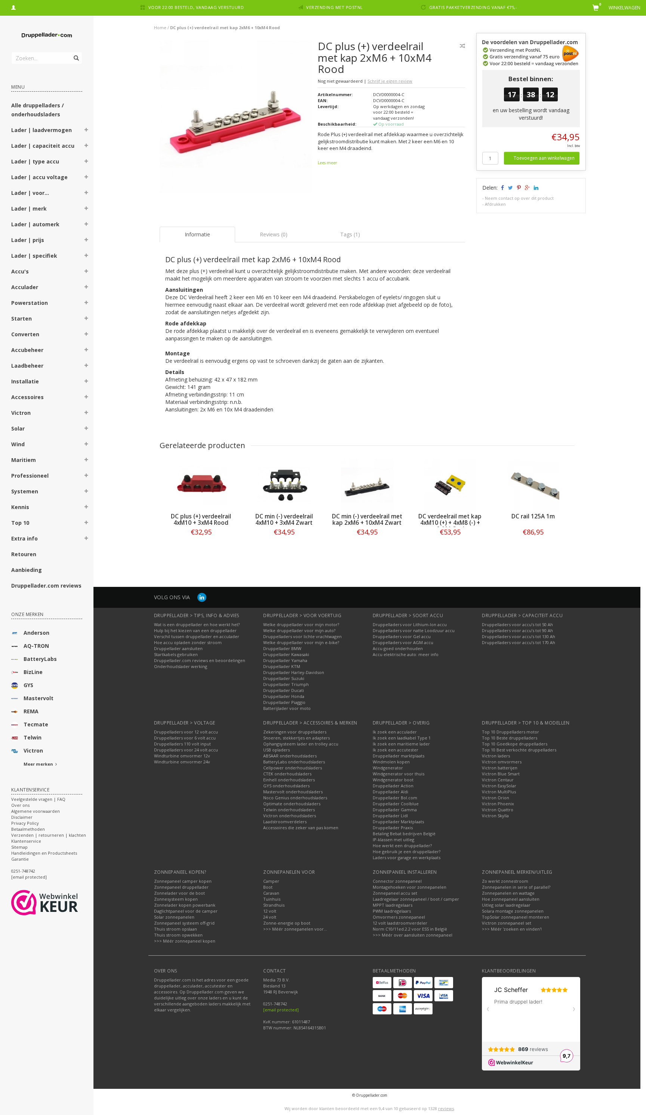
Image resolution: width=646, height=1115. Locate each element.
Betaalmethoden (28, 829)
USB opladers (276, 750)
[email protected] (281, 1010)
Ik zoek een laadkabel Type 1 (402, 738)
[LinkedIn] (202, 597)
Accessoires (27, 397)
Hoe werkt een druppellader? (402, 845)
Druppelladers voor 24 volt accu (186, 750)
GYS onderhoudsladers (286, 785)
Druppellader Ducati (283, 690)
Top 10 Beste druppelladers (509, 738)
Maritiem (23, 459)
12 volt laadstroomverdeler (400, 923)
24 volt (269, 917)
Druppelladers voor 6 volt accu (185, 738)
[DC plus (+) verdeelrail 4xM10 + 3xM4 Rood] (201, 485)
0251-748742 (23, 871)
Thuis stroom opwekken (178, 935)
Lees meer (327, 162)
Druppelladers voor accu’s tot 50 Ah (517, 624)
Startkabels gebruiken (176, 654)
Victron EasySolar (499, 785)
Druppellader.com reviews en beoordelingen (199, 660)
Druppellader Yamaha (285, 660)
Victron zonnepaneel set (506, 923)
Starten (21, 318)
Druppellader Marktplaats (398, 821)
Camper (271, 881)
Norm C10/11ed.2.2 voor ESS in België (410, 929)
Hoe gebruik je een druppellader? (406, 851)
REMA (31, 711)
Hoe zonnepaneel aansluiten (510, 899)
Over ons (20, 805)
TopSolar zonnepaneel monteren (515, 917)
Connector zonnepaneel (397, 881)
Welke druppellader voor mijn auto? (299, 630)
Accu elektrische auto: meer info (406, 654)
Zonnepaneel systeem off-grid (184, 923)
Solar (18, 428)
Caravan (271, 893)
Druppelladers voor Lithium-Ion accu (410, 624)
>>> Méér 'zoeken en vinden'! (512, 929)
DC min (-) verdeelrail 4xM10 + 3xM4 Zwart (284, 519)
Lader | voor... (30, 192)
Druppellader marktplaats (398, 756)
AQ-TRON (36, 645)
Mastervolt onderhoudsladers (293, 791)
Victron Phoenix (498, 803)
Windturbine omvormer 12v (182, 756)
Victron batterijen (499, 768)
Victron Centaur (498, 779)
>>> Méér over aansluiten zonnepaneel (412, 935)
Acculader (24, 287)
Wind (18, 444)
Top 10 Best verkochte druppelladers (519, 750)
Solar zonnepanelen (174, 917)
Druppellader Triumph (286, 684)
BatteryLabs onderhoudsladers (294, 762)
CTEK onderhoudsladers (287, 773)
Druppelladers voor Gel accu (402, 636)
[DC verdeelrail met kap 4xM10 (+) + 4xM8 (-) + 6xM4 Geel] (450, 485)
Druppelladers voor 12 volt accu (186, 732)
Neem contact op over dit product (519, 198)
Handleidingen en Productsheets (44, 853)
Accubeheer (27, 349)
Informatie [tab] (197, 234)
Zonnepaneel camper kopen (183, 881)
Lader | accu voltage (39, 177)
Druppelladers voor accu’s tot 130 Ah (518, 636)
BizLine (33, 672)
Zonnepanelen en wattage (508, 893)
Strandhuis (273, 905)
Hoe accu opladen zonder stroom (188, 642)
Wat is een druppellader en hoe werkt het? (197, 624)
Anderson (36, 632)
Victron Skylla (495, 815)
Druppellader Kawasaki (286, 654)
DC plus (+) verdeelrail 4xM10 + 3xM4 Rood (201, 519)
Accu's (20, 271)
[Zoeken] (75, 54)
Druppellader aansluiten (178, 648)
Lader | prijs (27, 239)
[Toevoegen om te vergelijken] (462, 45)
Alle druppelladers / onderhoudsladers (37, 110)
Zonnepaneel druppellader (181, 887)
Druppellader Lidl (390, 815)
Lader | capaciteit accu (42, 145)
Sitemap (19, 847)
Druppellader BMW (282, 648)
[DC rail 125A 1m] (533, 485)
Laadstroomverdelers (285, 821)
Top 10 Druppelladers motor (510, 732)
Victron (21, 412)
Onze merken (27, 614)
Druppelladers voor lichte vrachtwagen (302, 636)
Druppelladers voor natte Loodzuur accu (414, 630)
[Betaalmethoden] (382, 982)
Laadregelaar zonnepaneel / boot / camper (416, 899)
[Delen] (502, 187)
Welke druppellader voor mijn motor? (301, 624)
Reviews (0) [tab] (273, 234)
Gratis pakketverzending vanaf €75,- (473, 7)
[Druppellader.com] (47, 35)
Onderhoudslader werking (180, 666)
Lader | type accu (35, 161)
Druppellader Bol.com (395, 797)
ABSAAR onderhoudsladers (290, 756)
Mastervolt (38, 698)
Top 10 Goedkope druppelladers (514, 744)
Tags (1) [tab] (350, 234)
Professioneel (30, 475)
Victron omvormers (502, 762)
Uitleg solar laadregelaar (506, 905)
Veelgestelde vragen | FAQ (38, 799)
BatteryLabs (40, 658)
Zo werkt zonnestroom (505, 881)
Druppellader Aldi (390, 791)
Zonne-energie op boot (286, 923)
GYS (28, 685)
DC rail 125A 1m (533, 516)
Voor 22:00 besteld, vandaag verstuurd (196, 7)
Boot (268, 887)
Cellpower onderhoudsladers (292, 768)
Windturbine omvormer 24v (182, 762)
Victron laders (496, 756)
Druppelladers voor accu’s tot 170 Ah (518, 642)
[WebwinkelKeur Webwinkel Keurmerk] (58, 902)
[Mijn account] (13, 6)
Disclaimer (22, 817)
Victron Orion (495, 797)
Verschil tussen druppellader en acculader (196, 636)
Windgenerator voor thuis (398, 773)
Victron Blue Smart (501, 773)
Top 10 (20, 522)
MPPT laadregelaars (392, 905)
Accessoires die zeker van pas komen (300, 827)
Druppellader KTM (281, 666)
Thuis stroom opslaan (175, 929)
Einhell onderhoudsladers (289, 779)
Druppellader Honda (283, 696)
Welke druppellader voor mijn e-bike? (301, 642)
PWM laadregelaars (392, 911)
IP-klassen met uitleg (393, 839)
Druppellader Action (393, 785)
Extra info (24, 538)
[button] (86, 131)
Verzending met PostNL (334, 7)
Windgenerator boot (393, 779)
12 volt (269, 911)
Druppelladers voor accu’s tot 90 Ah (517, 630)
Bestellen (201, 547)
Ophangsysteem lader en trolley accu (300, 744)
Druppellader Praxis (393, 827)
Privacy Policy (25, 823)
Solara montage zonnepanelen (513, 911)
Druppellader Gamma (395, 809)
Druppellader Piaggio (284, 702)
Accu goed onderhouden (398, 648)
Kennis (20, 507)
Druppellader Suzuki (283, 678)
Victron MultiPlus (499, 791)
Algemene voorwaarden (35, 811)
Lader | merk (29, 208)
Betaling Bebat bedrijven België (404, 833)
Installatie (25, 381)
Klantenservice (26, 841)
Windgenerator (388, 768)
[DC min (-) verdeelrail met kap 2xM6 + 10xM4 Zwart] (367, 485)
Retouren (23, 554)
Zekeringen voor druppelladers (294, 732)
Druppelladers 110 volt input (182, 744)
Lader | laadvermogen (41, 130)
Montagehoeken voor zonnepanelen (409, 887)
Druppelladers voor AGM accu (403, 642)
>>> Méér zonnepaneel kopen (184, 941)
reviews (446, 1108)
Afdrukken (495, 204)
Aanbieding (26, 569)
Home (160, 27)
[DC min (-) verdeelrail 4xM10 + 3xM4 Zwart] (284, 485)
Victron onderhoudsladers (289, 815)
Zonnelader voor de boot (179, 893)
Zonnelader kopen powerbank (184, 905)
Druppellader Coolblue (396, 803)
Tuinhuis (271, 899)
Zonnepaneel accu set (395, 893)
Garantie (20, 859)
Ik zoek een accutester (395, 750)
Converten (25, 334)
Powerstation (29, 302)
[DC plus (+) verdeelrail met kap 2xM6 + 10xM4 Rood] (236, 118)
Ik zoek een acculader (395, 732)
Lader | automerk (35, 224)
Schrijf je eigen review (389, 81)
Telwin (32, 737)
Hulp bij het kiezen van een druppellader (195, 630)
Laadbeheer (27, 365)
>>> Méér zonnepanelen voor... (295, 929)
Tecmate (36, 724)
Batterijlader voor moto (287, 708)
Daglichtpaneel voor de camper (186, 911)
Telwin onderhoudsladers (289, 809)
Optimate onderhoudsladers (291, 803)
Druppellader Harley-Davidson (293, 672)
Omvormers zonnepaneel (399, 917)
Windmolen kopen (391, 762)
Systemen (24, 491)
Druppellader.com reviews (46, 585)
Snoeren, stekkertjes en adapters (296, 738)
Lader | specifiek (34, 255)
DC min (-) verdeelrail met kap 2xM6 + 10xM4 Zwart (367, 519)
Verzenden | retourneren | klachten (48, 835)
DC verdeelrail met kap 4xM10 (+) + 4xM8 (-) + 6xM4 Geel (450, 522)
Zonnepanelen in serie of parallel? (516, 887)
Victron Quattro (497, 809)
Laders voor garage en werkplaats (406, 857)
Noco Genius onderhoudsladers (295, 797)
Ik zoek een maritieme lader (401, 744)
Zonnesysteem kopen (176, 899)
